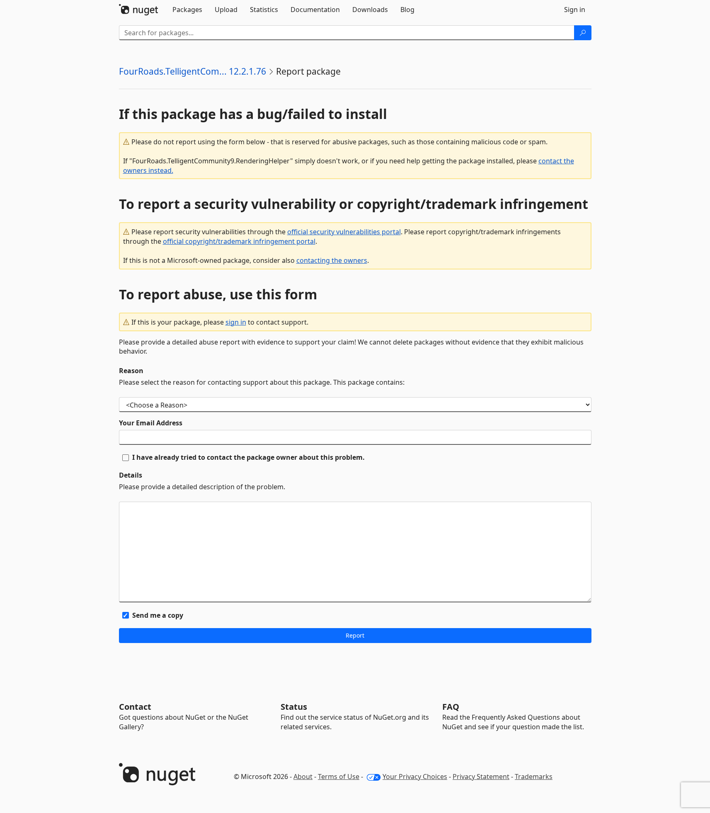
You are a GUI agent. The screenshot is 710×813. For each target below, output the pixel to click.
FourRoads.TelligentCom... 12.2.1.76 (192, 71)
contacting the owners (331, 260)
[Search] (582, 32)
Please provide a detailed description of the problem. (202, 486)
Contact (135, 706)
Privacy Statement (481, 776)
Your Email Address (150, 422)
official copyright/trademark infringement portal (239, 241)
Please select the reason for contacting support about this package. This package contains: (262, 382)
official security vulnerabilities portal (344, 231)
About (303, 776)
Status (294, 706)
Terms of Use (338, 776)
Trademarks (533, 776)
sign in (235, 322)
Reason (131, 370)
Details (130, 475)
